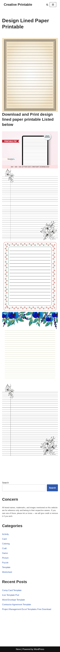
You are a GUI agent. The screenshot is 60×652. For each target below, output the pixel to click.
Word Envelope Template (13, 600)
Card (4, 539)
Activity (5, 534)
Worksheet (7, 572)
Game (5, 553)
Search (5, 482)
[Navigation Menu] (53, 4)
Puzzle (5, 562)
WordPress (39, 649)
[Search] (47, 5)
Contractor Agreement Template (16, 604)
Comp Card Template (11, 590)
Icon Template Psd (10, 595)
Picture (5, 558)
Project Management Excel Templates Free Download (26, 609)
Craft (4, 548)
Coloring (6, 543)
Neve (18, 649)
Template (6, 567)
